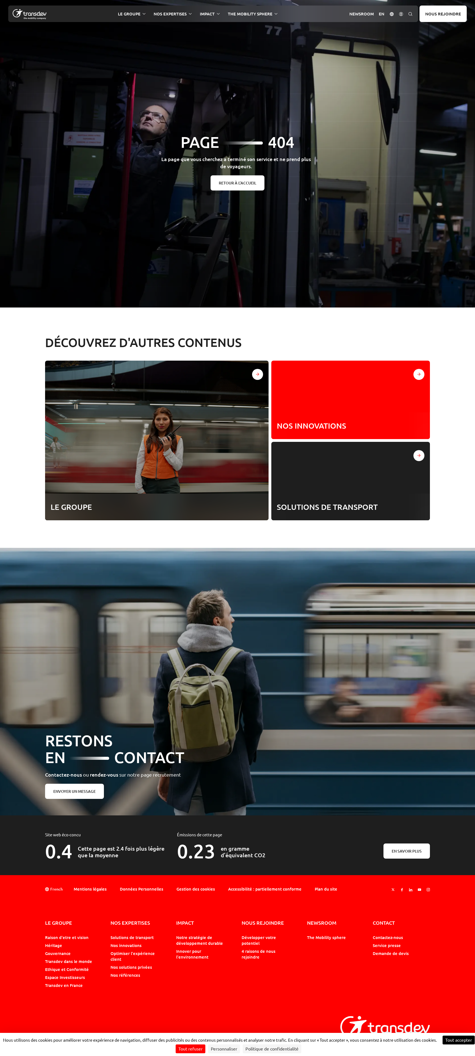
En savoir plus (407, 851)
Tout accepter (458, 1040)
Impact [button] (207, 14)
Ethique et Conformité (67, 969)
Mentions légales (90, 888)
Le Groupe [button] (129, 14)
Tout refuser (190, 1048)
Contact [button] (384, 923)
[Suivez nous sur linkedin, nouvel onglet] (410, 889)
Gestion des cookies (195, 888)
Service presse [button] (387, 945)
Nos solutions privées (131, 967)
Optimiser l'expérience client (133, 956)
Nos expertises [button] (170, 14)
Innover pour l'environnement (192, 954)
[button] (392, 14)
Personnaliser (224, 1048)
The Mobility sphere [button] (250, 14)
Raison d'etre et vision (67, 937)
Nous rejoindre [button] (263, 923)
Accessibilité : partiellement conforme (265, 888)
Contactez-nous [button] (388, 937)
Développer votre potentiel (259, 940)
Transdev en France (64, 985)
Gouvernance (58, 953)
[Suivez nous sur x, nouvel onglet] (393, 889)
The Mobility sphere (326, 937)
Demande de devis (391, 953)
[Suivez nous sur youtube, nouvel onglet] (419, 889)
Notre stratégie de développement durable (199, 940)
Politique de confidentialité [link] (272, 1048)
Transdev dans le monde (68, 961)
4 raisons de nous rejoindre (258, 954)
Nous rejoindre (443, 13)
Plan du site (326, 888)
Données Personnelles (141, 888)
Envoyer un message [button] (74, 791)
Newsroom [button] (361, 14)
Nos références (125, 975)
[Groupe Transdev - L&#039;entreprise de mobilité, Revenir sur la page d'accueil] (29, 14)
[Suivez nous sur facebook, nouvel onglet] (402, 889)
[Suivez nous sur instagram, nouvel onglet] (428, 889)
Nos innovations (126, 945)
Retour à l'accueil (237, 183)
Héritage (53, 945)
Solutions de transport (132, 937)
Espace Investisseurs (65, 977)
